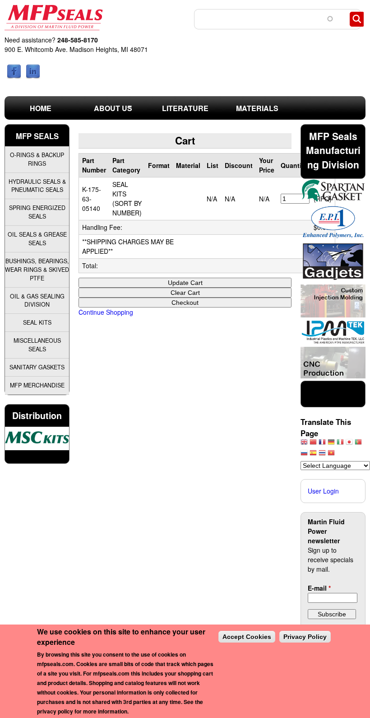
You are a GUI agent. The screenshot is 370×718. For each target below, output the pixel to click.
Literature (185, 108)
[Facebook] (14, 76)
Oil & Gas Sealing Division (37, 300)
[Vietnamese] (331, 455)
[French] (322, 444)
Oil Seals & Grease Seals (37, 238)
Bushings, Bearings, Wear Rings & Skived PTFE (37, 269)
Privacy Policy (305, 636)
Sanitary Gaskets (37, 367)
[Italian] (340, 444)
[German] (331, 444)
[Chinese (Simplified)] (313, 444)
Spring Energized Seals (37, 212)
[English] (304, 444)
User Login (323, 490)
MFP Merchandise (37, 385)
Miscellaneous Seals (37, 344)
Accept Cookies (246, 636)
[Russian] (304, 455)
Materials (257, 108)
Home (40, 108)
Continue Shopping (106, 312)
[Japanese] (349, 444)
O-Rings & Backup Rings (37, 159)
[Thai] (322, 455)
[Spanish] (313, 455)
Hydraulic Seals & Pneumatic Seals (37, 185)
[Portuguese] (358, 444)
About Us (104, 111)
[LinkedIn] (33, 76)
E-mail (319, 587)
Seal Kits (37, 322)
